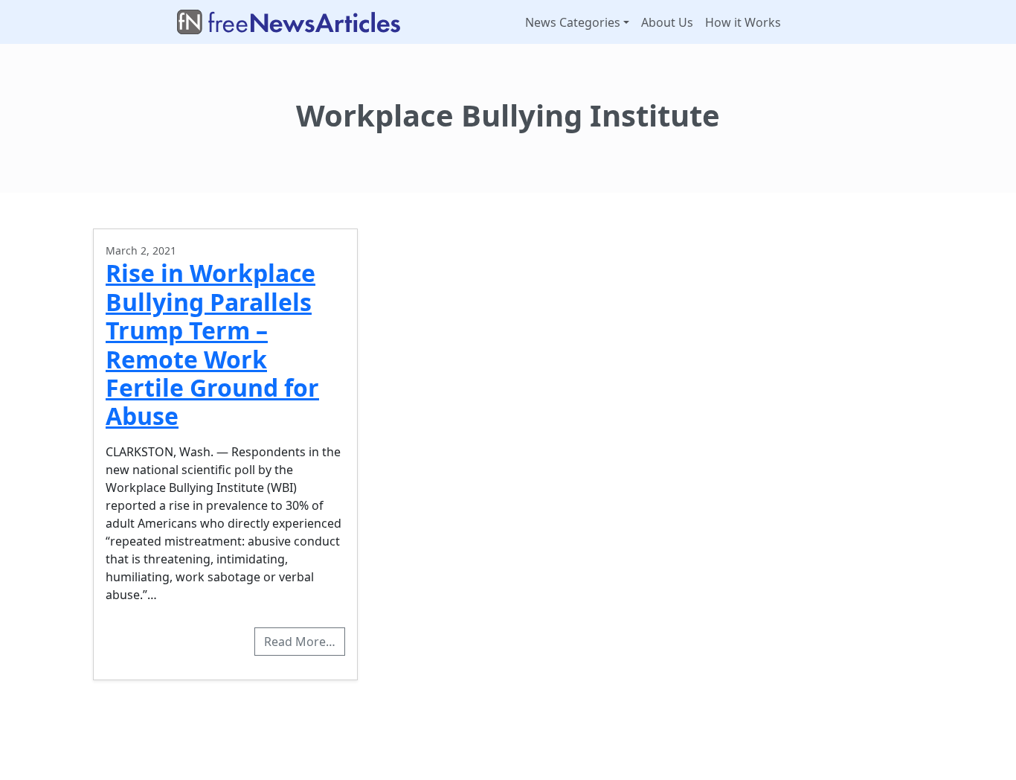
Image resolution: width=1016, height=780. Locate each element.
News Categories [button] (572, 22)
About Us (667, 22)
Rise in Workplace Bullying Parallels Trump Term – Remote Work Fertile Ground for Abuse (212, 344)
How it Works (743, 22)
